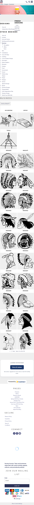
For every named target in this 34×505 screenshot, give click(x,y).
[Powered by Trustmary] (17, 382)
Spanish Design (5, 83)
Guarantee (7, 419)
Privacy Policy (8, 421)
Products (17, 392)
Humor (3, 72)
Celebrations (5, 52)
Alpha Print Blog (17, 409)
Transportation (5, 89)
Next (14, 351)
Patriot (3, 76)
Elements (4, 64)
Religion (4, 79)
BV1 (3, 51)
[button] (29, 2)
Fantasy (4, 66)
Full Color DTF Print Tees (17, 404)
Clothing (4, 56)
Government (5, 70)
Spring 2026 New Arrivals (17, 399)
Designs (6, 4)
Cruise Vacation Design (7, 58)
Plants (3, 78)
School (3, 81)
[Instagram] (17, 433)
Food (3, 68)
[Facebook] (14, 433)
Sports (3, 85)
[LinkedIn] (20, 433)
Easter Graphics (5, 62)
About (17, 393)
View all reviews (17, 367)
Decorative (4, 60)
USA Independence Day (7, 91)
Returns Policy (8, 416)
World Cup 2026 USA (7, 95)
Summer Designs (6, 87)
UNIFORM (17, 397)
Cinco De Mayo (5, 54)
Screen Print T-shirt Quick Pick (17, 402)
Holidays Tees (17, 400)
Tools (5, 49)
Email (6, 478)
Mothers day (5, 74)
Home (1, 4)
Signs (17, 406)
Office (5, 47)
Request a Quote (17, 395)
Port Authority (17, 407)
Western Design (6, 93)
